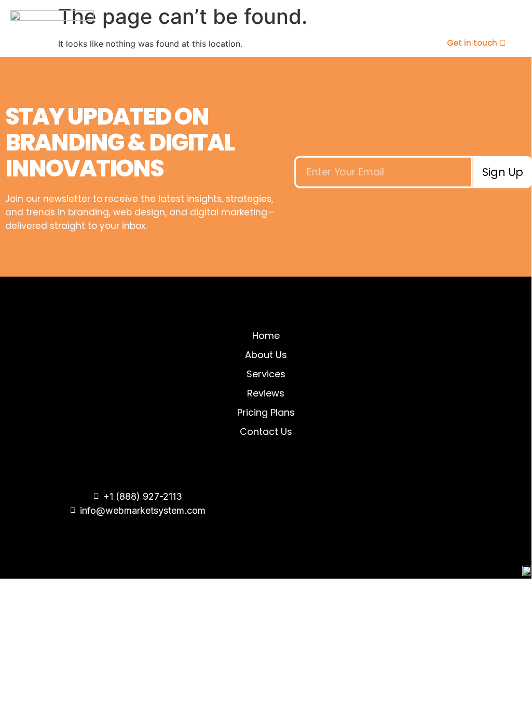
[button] (360, 43)
